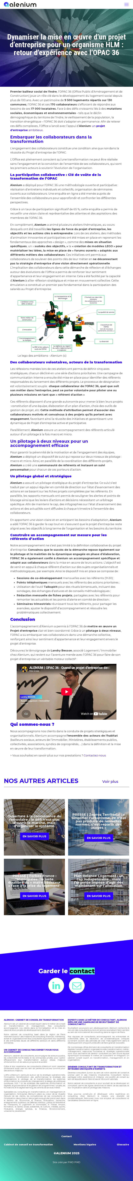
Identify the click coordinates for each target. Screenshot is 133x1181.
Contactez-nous (95, 755)
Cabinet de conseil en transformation (28, 1144)
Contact (66, 1136)
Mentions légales (85, 1144)
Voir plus (110, 781)
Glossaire (123, 1144)
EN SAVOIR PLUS (34, 836)
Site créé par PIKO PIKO (66, 1162)
